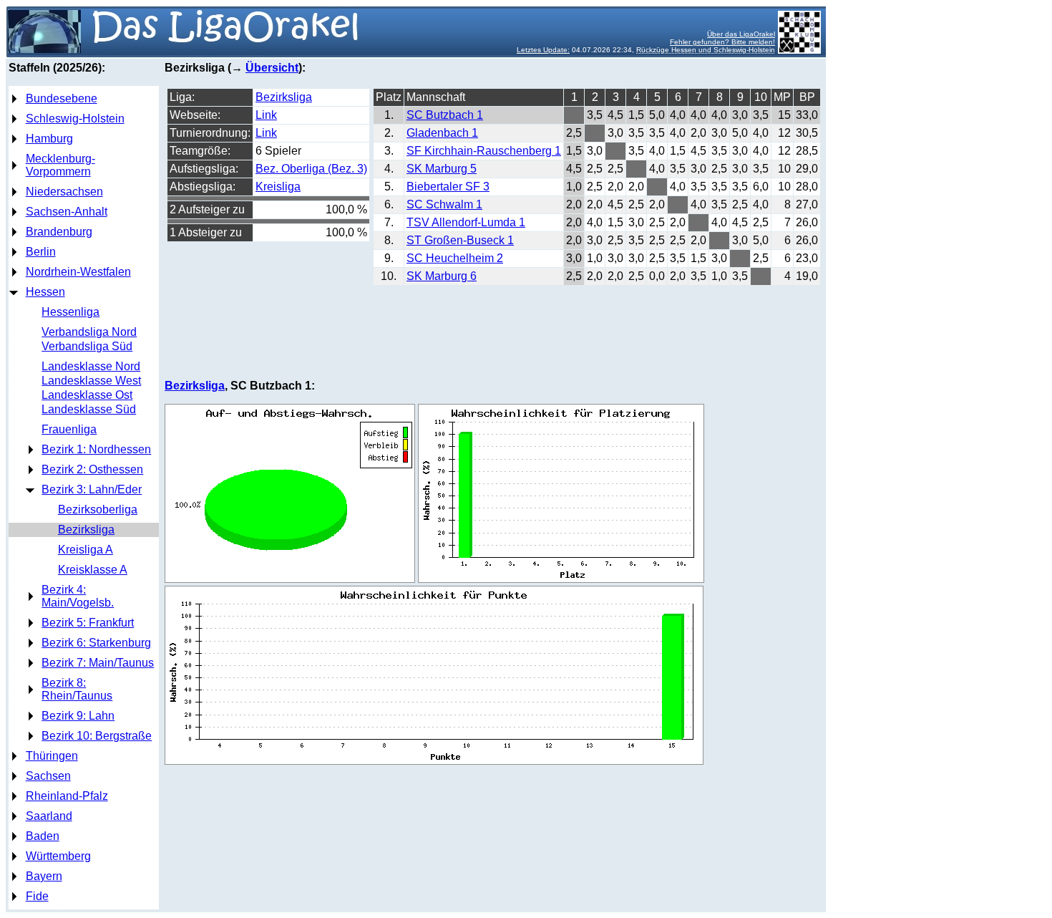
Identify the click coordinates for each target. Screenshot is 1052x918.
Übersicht (271, 68)
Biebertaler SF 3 (448, 186)
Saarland (49, 816)
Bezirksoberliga (97, 509)
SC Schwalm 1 (444, 204)
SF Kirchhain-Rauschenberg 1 (483, 151)
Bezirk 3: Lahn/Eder (92, 489)
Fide (37, 896)
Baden (42, 836)
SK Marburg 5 (441, 169)
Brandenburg (59, 232)
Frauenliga (69, 429)
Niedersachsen (64, 191)
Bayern (44, 876)
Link (266, 115)
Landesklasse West (91, 381)
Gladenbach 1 (442, 133)
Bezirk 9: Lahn (78, 716)
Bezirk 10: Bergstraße (97, 736)
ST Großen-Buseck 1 (460, 240)
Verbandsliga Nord (89, 332)
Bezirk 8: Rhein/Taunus (77, 689)
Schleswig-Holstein (75, 118)
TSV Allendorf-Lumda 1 (465, 222)
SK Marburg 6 (441, 276)
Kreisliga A (85, 549)
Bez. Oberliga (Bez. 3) (311, 169)
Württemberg (58, 856)
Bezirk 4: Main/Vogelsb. (78, 596)
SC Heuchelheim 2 (454, 258)
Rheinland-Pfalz (67, 796)
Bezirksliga (86, 529)
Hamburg (49, 138)
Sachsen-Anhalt (66, 212)
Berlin (41, 252)
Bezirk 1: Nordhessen (96, 449)
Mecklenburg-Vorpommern (60, 165)
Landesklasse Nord (91, 366)
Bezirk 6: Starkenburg (96, 643)
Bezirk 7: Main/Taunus (98, 663)
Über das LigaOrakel (741, 34)
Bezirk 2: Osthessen (92, 469)
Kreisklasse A (92, 570)
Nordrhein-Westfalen (78, 272)
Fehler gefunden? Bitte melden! (722, 42)
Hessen (45, 292)
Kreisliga (278, 186)
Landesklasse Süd (89, 409)
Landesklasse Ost (87, 395)
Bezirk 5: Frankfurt (88, 623)
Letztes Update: (543, 50)
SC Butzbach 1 (444, 115)
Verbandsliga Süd (87, 346)
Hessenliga (70, 312)
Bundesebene (61, 98)
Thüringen (52, 756)
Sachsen (48, 776)
